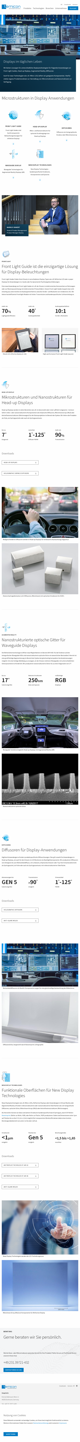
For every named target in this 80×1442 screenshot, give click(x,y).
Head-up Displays (10, 462)
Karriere (75, 4)
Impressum (63, 1423)
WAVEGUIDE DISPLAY (13, 165)
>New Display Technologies (40, 180)
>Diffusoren (66, 140)
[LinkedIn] (76, 1386)
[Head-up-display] (40, 115)
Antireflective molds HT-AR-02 (16, 1165)
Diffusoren (67, 128)
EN (62, 4)
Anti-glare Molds (11, 921)
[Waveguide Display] (13, 154)
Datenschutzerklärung (40, 1423)
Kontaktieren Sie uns (13, 1370)
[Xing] (73, 1386)
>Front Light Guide (13, 143)
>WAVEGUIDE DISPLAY (13, 177)
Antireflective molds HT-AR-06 (16, 1176)
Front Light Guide (13, 126)
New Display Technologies (40, 165)
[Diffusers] (66, 115)
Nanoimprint (6, 1115)
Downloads (67, 4)
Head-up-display (40, 126)
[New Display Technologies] (40, 153)
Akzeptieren (10, 1434)
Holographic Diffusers (13, 910)
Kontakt (73, 8)
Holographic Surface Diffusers (16, 473)
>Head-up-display (40, 141)
